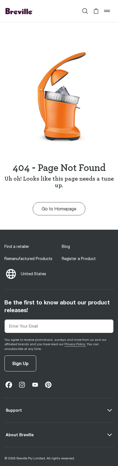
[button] (96, 11)
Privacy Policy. (75, 344)
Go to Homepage (59, 208)
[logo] (19, 11)
